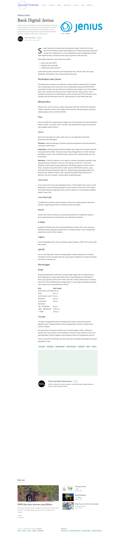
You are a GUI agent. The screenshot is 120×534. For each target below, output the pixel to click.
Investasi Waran (86, 530)
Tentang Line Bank (80, 486)
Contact (76, 5)
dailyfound (79, 506)
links (84, 506)
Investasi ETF (64, 530)
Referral (89, 5)
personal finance (24, 15)
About (59, 5)
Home (44, 5)
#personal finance (71, 346)
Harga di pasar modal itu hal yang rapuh (87, 504)
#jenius (94, 346)
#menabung (50, 346)
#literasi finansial (60, 346)
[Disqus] (68, 411)
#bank (88, 346)
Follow (39, 38)
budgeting (79, 497)
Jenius (68, 33)
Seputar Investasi (97, 530)
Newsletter (67, 5)
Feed (82, 5)
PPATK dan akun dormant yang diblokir (35, 504)
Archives (52, 5)
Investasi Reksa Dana (75, 530)
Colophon (39, 528)
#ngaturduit (81, 346)
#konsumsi (42, 346)
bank (20, 515)
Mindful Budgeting (80, 495)
